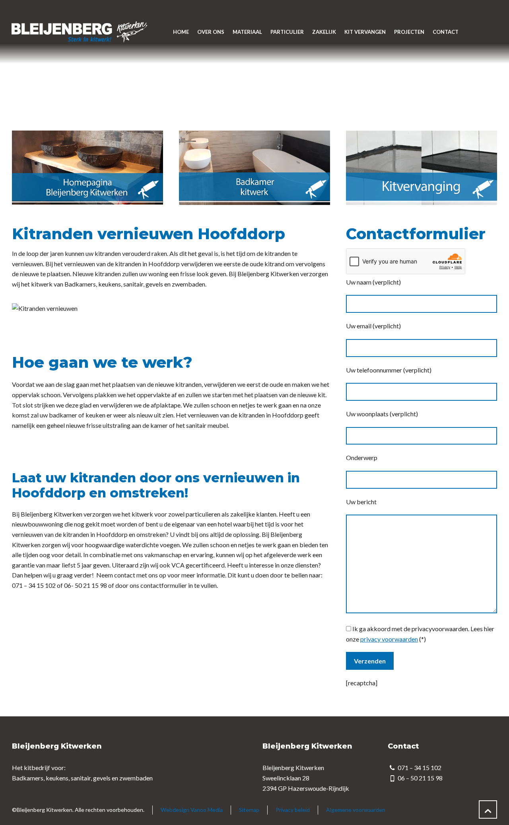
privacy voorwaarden (389, 639)
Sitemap (249, 809)
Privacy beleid (293, 809)
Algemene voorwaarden (355, 809)
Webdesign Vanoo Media (192, 809)
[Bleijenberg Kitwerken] (79, 32)
